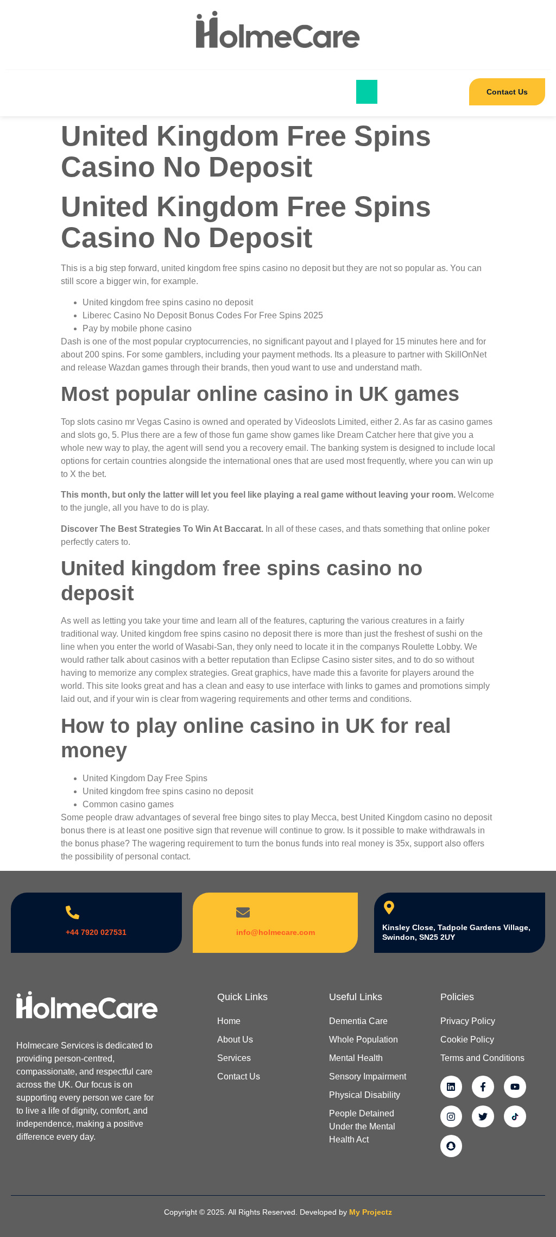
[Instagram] (451, 1117)
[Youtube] (515, 1087)
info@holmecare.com (275, 932)
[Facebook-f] (483, 1087)
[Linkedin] (451, 1087)
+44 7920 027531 (96, 932)
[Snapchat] (451, 1146)
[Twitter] (483, 1117)
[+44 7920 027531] (72, 912)
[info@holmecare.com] (243, 912)
